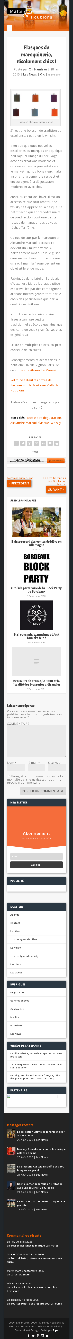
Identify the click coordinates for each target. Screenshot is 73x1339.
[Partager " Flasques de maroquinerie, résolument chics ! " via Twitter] (23, 443)
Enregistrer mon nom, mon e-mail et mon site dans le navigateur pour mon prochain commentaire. (36, 779)
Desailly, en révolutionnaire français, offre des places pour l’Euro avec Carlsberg (35, 1077)
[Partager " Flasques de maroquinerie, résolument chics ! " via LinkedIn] (43, 443)
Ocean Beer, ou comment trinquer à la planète (41, 1203)
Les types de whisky (27, 956)
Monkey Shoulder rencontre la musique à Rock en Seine (41, 1151)
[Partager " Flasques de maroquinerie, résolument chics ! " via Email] (50, 443)
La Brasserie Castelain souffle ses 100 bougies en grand (40, 1168)
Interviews (16, 1025)
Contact (15, 923)
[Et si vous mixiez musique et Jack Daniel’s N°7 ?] (36, 615)
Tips (55, 1330)
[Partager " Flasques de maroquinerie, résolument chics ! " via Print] (56, 443)
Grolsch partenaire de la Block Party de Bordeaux (36, 590)
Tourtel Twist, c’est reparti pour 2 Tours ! (36, 1303)
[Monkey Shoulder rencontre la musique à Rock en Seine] (11, 1151)
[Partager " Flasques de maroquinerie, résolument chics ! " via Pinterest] (36, 443)
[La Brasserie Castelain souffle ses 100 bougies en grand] (11, 1168)
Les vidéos (16, 972)
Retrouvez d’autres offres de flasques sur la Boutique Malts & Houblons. (34, 385)
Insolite (14, 1017)
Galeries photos (19, 1000)
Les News (30, 74)
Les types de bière (26, 939)
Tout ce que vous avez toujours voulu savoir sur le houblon (36, 1066)
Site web (54, 763)
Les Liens (15, 964)
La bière (15, 931)
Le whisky (16, 947)
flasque (43, 423)
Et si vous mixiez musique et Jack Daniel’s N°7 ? (36, 636)
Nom (12, 763)
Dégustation (17, 992)
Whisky (56, 423)
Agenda (14, 914)
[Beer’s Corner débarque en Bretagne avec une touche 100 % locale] (11, 1185)
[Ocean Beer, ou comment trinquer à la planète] (11, 1203)
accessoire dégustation (44, 418)
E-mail (34, 763)
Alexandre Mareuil (23, 423)
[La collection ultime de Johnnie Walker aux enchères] (11, 1133)
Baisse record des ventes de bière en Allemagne (36, 543)
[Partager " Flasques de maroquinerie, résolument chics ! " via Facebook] (16, 443)
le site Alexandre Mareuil (39, 370)
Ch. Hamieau (38, 69)
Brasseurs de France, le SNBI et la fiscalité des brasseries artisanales (36, 683)
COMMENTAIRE (18, 724)
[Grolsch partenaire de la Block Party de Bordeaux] (36, 568)
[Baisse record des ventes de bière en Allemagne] (36, 522)
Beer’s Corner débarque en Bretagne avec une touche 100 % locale (39, 1185)
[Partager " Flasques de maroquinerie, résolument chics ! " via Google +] (29, 443)
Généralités (17, 1009)
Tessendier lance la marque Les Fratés (34, 1245)
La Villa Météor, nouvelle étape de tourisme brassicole (36, 1055)
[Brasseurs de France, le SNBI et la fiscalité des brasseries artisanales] (36, 661)
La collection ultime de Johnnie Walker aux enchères (41, 1133)
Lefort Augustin (20, 1274)
